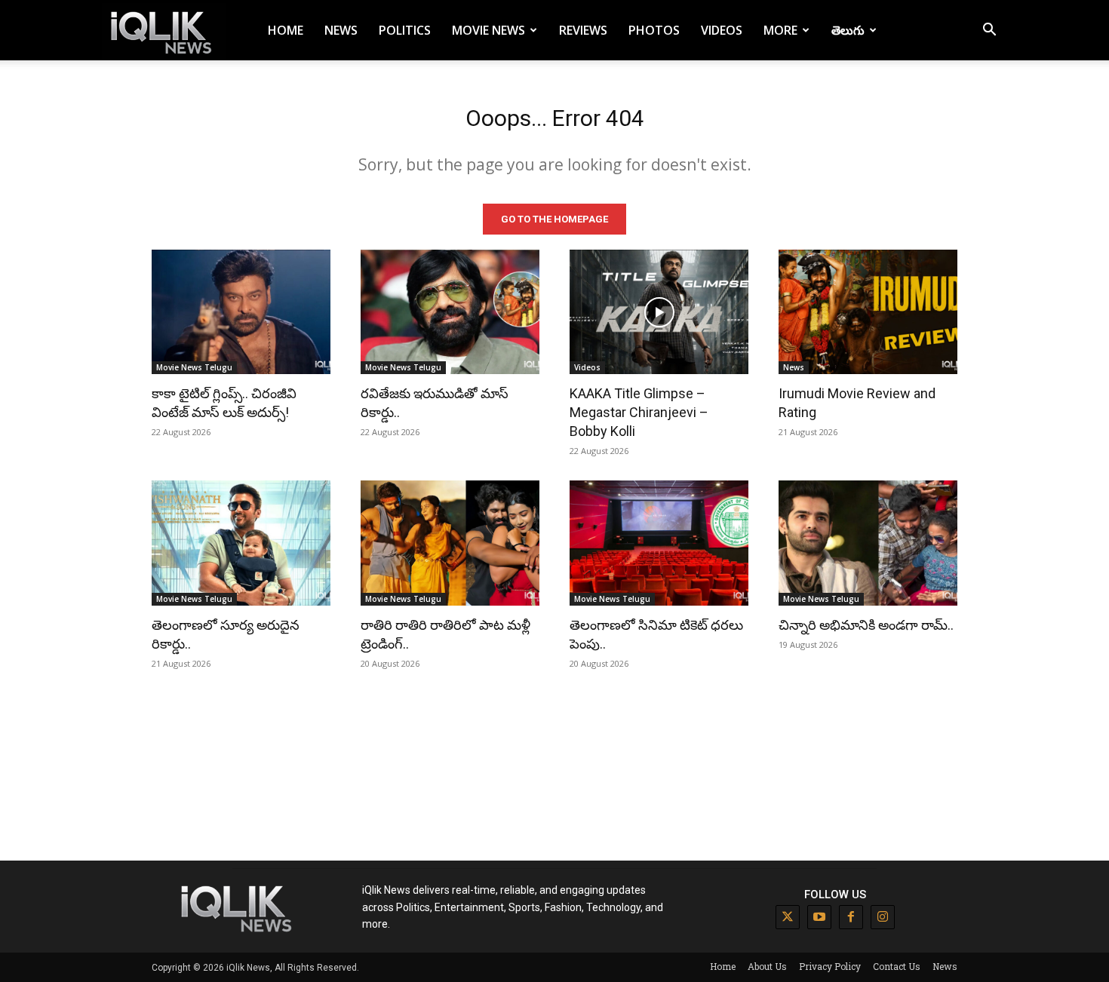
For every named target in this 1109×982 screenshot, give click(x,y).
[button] (989, 31)
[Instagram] (883, 917)
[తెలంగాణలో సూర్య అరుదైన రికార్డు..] (241, 543)
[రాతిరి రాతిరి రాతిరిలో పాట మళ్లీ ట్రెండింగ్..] (450, 543)
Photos (654, 30)
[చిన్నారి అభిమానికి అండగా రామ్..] (868, 543)
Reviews (583, 30)
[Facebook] (851, 917)
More (780, 30)
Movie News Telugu (194, 367)
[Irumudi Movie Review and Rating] (868, 312)
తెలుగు (848, 30)
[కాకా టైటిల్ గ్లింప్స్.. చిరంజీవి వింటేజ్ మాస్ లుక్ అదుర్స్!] (241, 312)
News (341, 30)
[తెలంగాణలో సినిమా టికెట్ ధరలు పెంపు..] (659, 543)
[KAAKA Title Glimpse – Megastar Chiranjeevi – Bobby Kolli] (659, 312)
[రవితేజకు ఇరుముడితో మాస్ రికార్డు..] (450, 312)
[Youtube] (819, 917)
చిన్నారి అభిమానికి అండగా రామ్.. (866, 625)
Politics (405, 30)
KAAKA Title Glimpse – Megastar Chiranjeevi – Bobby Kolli (639, 412)
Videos (721, 30)
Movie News (488, 30)
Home (285, 30)
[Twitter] (788, 917)
